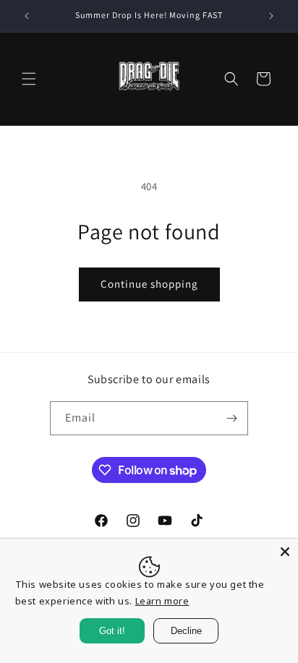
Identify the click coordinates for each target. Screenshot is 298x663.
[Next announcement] (271, 16)
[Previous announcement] (27, 16)
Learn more (162, 600)
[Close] (285, 551)
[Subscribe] (231, 418)
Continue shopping (149, 284)
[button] (29, 79)
